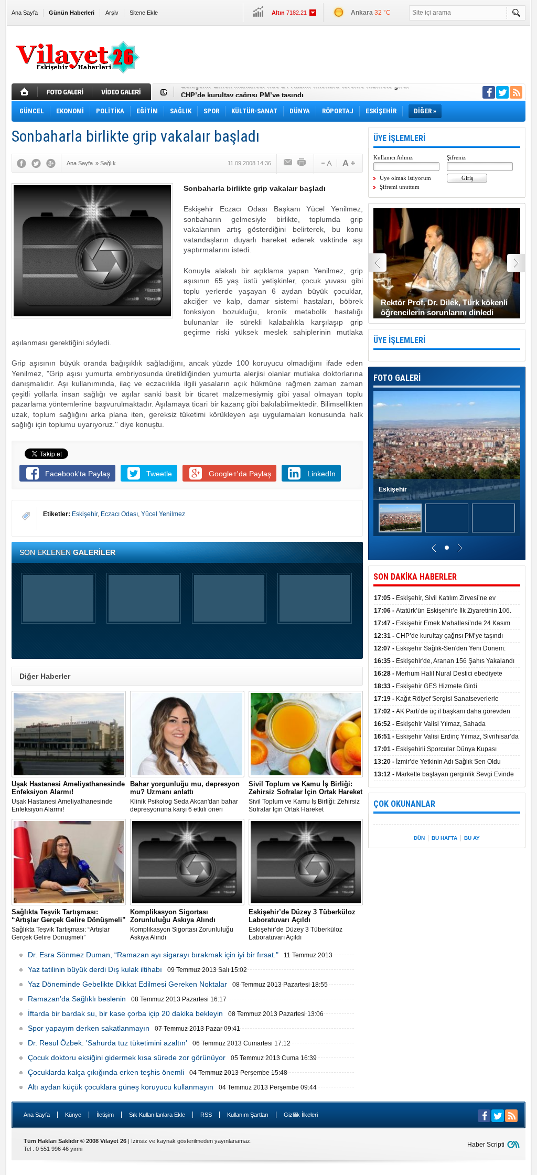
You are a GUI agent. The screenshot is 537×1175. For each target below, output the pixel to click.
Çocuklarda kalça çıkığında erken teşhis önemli (106, 1072)
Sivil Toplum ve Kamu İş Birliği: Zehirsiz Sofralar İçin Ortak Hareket (305, 796)
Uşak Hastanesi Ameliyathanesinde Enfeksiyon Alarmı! (68, 796)
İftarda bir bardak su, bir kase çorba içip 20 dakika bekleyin (125, 1013)
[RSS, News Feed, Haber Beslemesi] (516, 92)
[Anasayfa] (25, 91)
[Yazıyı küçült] (325, 163)
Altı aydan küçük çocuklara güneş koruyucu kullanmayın (120, 1087)
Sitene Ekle (144, 12)
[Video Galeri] (122, 91)
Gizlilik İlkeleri (301, 1115)
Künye (73, 1115)
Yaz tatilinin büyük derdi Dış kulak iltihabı (95, 969)
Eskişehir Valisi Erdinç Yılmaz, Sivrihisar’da (446, 736)
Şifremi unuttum (400, 187)
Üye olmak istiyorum (405, 178)
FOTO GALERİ (397, 378)
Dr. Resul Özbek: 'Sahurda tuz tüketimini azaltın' (107, 1043)
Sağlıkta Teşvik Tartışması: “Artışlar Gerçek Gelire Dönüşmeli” (69, 924)
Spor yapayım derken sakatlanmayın (88, 1028)
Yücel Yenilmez (163, 514)
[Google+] (51, 163)
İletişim (105, 1115)
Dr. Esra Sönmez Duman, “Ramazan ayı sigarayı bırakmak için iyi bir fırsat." (153, 954)
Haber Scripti (485, 1144)
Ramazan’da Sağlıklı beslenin (77, 999)
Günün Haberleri (71, 12)
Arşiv (112, 12)
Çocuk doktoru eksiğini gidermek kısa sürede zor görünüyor (126, 1057)
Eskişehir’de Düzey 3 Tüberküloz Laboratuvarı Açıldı (302, 924)
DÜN (419, 838)
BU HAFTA (444, 838)
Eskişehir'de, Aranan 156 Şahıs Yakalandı (444, 661)
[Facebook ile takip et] (488, 92)
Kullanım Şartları (247, 1115)
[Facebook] (21, 163)
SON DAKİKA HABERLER (415, 577)
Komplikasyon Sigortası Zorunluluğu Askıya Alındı (181, 924)
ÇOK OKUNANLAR (404, 804)
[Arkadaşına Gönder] (288, 163)
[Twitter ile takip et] (502, 92)
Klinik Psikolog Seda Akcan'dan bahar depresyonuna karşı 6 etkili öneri (185, 796)
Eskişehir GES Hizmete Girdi (425, 686)
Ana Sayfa (25, 12)
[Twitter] (36, 163)
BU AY (472, 838)
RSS (206, 1115)
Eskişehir (85, 514)
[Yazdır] (302, 163)
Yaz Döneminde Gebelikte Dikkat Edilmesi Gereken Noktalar (127, 984)
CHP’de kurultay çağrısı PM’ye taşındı (242, 92)
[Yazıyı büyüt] (348, 163)
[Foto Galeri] (66, 91)
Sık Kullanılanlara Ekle (157, 1115)
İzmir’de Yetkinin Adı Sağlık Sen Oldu (437, 761)
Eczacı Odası (119, 514)
